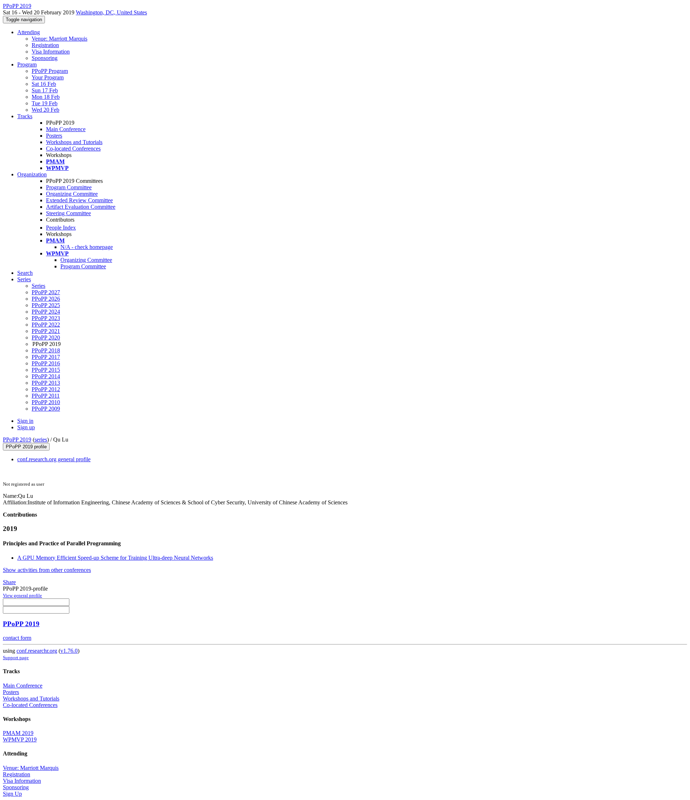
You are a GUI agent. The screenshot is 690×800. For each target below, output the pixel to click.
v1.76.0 (69, 651)
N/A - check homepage (86, 247)
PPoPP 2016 (46, 363)
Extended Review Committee (79, 200)
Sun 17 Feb (45, 90)
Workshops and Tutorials (74, 142)
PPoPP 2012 (46, 389)
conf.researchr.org (37, 651)
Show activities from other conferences (47, 570)
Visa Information (51, 51)
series (40, 439)
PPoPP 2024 (46, 312)
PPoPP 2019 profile (26, 446)
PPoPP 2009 (46, 409)
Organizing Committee (72, 194)
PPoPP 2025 (46, 305)
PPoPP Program (50, 71)
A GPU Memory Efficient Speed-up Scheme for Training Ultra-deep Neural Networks (115, 558)
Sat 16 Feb (44, 84)
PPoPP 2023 (46, 318)
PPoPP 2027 (46, 292)
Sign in (25, 421)
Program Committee (69, 187)
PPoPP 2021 (46, 331)
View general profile (22, 595)
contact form (17, 638)
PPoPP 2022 (46, 325)
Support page (16, 657)
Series (38, 286)
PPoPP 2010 (46, 402)
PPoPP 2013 (46, 383)
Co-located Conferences (73, 148)
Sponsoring (45, 58)
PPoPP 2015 (46, 370)
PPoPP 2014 (46, 376)
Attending (28, 32)
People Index (61, 228)
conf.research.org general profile (54, 459)
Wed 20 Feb (45, 110)
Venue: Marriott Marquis (59, 39)
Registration (45, 45)
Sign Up (12, 794)
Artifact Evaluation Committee (80, 207)
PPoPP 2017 (46, 357)
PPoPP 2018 (46, 350)
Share (9, 582)
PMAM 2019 (18, 733)
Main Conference (66, 129)
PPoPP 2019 (17, 439)
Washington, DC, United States (111, 12)
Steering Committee (68, 213)
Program (27, 64)
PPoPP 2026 (46, 299)
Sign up (26, 427)
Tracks (24, 116)
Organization (32, 174)
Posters (54, 136)
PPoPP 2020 (46, 337)
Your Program (48, 77)
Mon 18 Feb (46, 97)
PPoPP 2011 (46, 396)
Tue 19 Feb (45, 103)
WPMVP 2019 (20, 739)
